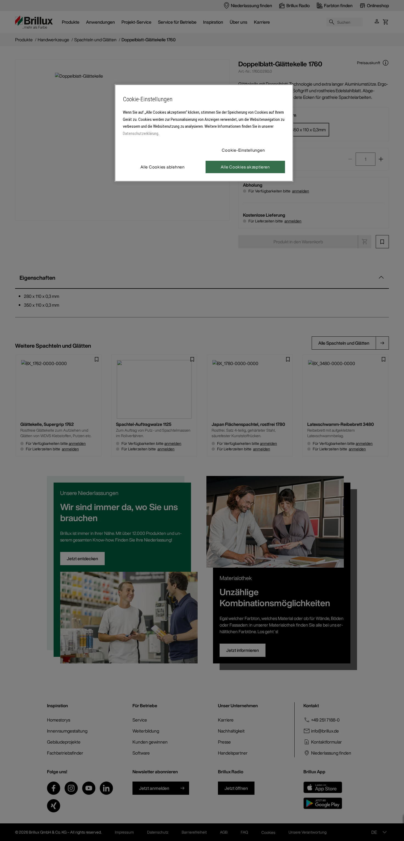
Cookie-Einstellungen (243, 150)
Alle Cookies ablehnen (162, 167)
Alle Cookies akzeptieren (245, 167)
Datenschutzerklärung (140, 133)
